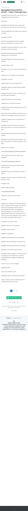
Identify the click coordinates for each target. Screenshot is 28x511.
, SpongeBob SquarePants (17, 307)
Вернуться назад (6, 7)
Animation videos (10, 306)
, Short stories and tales (19, 306)
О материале (14, 310)
